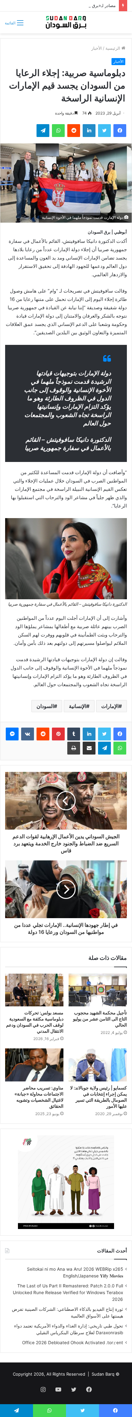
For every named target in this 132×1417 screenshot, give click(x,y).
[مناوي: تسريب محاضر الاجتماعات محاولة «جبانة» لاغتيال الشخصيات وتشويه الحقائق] (34, 1064)
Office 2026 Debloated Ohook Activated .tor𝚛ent (72, 1342)
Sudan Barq (103, 1374)
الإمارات (110, 706)
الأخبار (96, 48)
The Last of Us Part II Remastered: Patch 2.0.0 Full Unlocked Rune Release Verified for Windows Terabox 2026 (68, 1292)
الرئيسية (113, 48)
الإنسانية (77, 706)
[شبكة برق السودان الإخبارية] (66, 22)
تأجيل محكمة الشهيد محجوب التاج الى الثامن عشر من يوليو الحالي (100, 1019)
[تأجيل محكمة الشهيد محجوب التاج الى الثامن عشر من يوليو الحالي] (98, 990)
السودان (45, 706)
